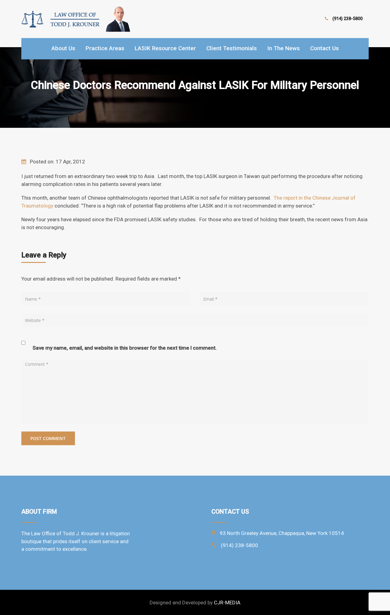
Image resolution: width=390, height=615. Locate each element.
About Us (63, 48)
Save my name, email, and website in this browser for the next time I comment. (125, 348)
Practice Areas (105, 48)
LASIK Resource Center (165, 48)
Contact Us (324, 48)
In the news (283, 48)
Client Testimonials (231, 48)
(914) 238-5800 (347, 18)
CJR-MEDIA (227, 602)
